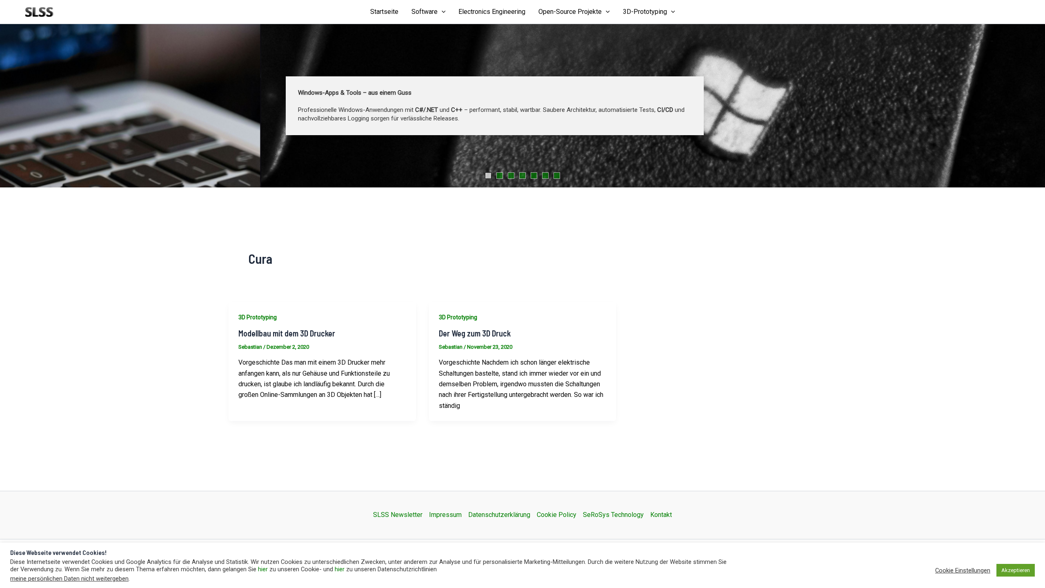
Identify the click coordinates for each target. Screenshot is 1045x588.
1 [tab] (488, 175)
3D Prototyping (257, 317)
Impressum (445, 515)
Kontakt (661, 515)
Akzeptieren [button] (1015, 570)
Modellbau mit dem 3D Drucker (286, 333)
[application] (442, 12)
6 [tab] (545, 175)
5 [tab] (534, 175)
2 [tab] (499, 175)
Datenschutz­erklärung (499, 515)
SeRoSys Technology (613, 515)
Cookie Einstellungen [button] (962, 570)
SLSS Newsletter (397, 515)
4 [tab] (522, 175)
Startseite (384, 12)
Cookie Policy (556, 515)
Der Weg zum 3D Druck (475, 333)
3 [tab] (511, 175)
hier (263, 569)
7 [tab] (557, 175)
